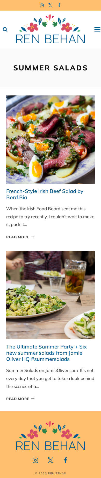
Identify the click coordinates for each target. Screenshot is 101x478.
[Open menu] (97, 30)
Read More (20, 237)
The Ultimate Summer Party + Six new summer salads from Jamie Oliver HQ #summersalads (46, 352)
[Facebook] (59, 5)
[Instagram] (42, 5)
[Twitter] (51, 5)
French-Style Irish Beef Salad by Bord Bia (44, 194)
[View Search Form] (5, 29)
